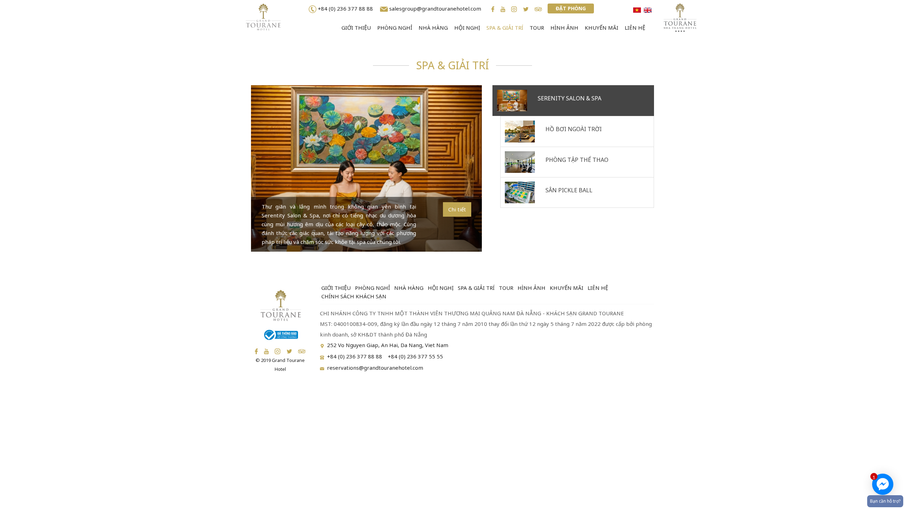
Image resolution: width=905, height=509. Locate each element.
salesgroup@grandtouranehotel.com (435, 8)
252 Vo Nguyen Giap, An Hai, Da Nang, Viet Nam (387, 345)
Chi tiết (457, 209)
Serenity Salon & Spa (569, 98)
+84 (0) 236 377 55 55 (415, 356)
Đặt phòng (571, 8)
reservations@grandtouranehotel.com (375, 367)
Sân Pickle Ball (568, 190)
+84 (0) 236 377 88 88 (347, 8)
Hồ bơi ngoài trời (573, 129)
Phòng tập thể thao (576, 160)
